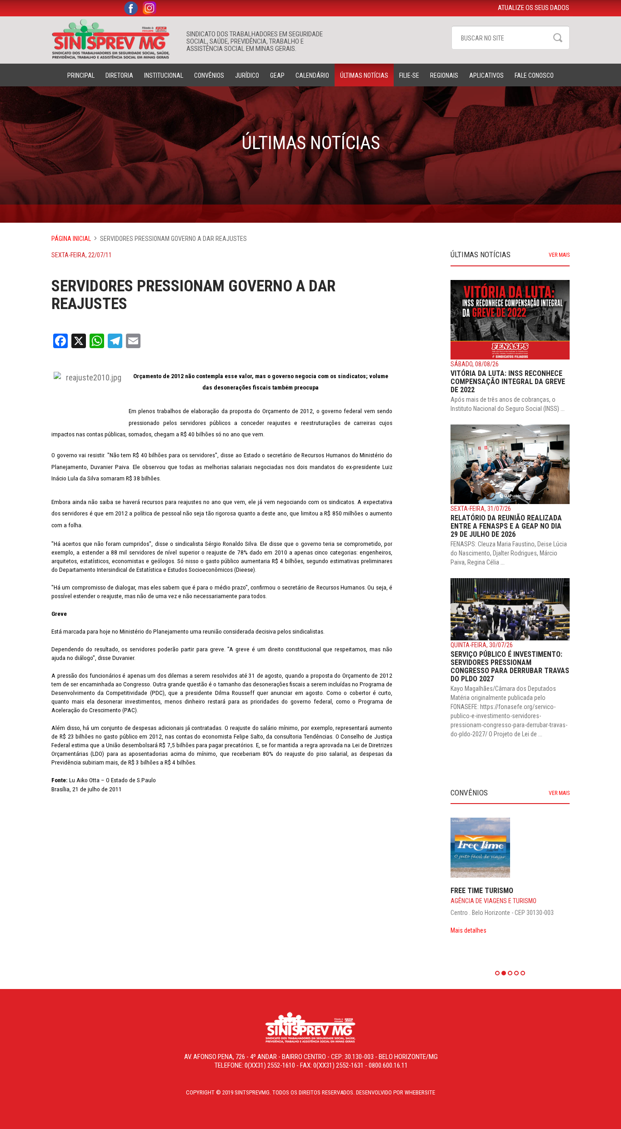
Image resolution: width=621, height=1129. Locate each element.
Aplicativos (486, 75)
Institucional (163, 75)
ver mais (559, 255)
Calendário (312, 75)
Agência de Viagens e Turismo (493, 900)
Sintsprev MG (114, 39)
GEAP (277, 75)
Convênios (209, 75)
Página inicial (71, 238)
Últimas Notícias (364, 75)
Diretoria (119, 75)
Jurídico (247, 75)
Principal (81, 75)
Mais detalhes (468, 930)
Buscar (558, 38)
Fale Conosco (534, 75)
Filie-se (409, 75)
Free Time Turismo (482, 890)
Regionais (444, 75)
